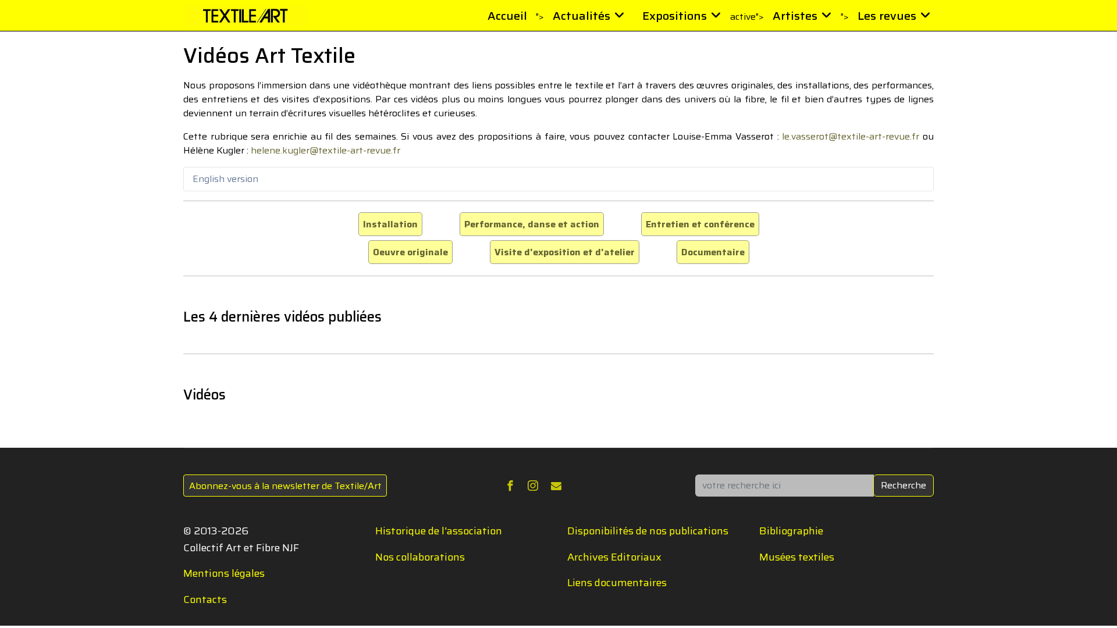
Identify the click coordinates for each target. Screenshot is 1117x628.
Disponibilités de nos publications (647, 531)
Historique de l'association (438, 531)
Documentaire (713, 252)
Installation (390, 224)
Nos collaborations (420, 557)
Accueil (507, 15)
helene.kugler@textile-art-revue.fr (325, 150)
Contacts (205, 599)
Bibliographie (791, 531)
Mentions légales (224, 573)
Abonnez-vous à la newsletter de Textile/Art (285, 486)
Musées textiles (796, 557)
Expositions (674, 15)
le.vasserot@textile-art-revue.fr (850, 136)
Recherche (903, 485)
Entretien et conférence (700, 224)
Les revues (887, 15)
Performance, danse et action (531, 224)
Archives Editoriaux (614, 557)
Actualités (581, 15)
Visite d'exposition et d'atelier (565, 252)
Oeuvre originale (410, 252)
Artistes (795, 15)
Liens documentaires (617, 583)
